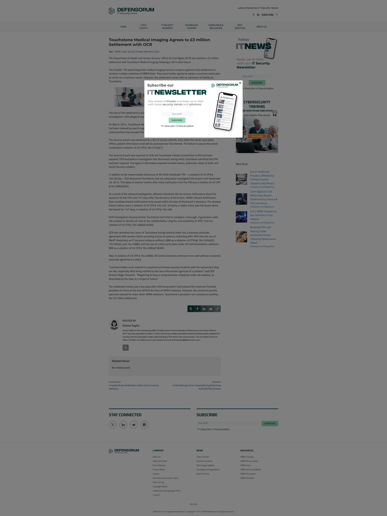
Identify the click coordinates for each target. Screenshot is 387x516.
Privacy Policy (169, 125)
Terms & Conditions (186, 125)
